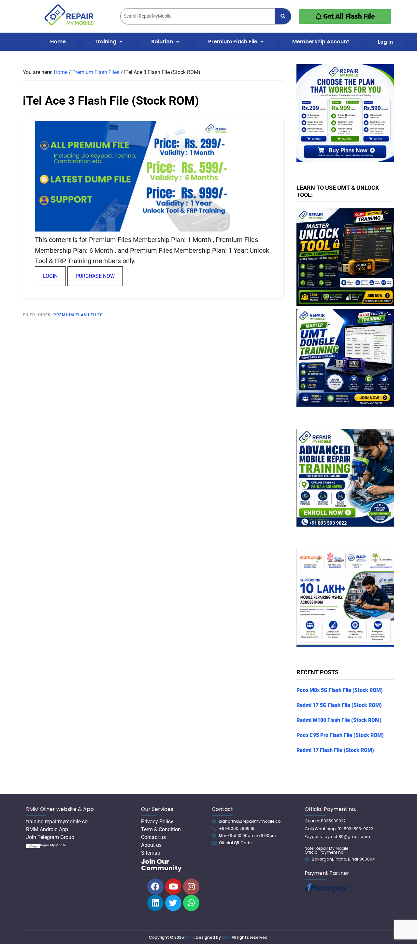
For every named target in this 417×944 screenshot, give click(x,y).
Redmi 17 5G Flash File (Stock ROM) (339, 705)
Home (58, 41)
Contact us (153, 837)
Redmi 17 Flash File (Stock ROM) (335, 750)
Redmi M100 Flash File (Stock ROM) (338, 720)
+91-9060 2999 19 (236, 828)
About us (151, 845)
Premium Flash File (232, 41)
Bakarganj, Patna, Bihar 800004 (343, 859)
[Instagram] (191, 886)
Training (105, 41)
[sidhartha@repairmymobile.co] (214, 821)
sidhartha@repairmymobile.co (249, 821)
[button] (108, 42)
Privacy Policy (157, 821)
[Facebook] (155, 886)
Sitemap (150, 853)
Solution (162, 41)
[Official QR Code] (214, 843)
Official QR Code (235, 843)
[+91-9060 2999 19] (214, 828)
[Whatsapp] (191, 903)
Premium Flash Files (78, 315)
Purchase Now (95, 276)
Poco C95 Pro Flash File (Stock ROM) (340, 735)
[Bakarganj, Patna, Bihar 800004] (307, 859)
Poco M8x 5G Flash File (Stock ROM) (339, 690)
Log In (385, 41)
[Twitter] (173, 903)
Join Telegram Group (50, 837)
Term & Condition (161, 829)
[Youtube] (173, 886)
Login (50, 276)
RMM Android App (47, 829)
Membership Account (320, 41)
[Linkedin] (155, 903)
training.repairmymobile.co (57, 821)
